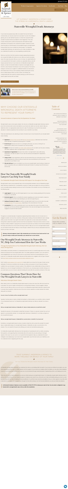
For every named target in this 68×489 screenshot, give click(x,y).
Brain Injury (64, 162)
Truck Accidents (63, 196)
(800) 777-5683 (63, 1)
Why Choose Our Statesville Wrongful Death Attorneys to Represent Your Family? (60, 115)
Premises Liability (63, 185)
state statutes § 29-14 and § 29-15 (15, 262)
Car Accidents (63, 170)
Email (53, 231)
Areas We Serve (63, 208)
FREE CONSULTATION (9, 81)
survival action (18, 202)
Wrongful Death (63, 204)
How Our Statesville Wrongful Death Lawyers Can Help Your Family (60, 123)
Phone (53, 236)
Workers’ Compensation (61, 200)
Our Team (60, 6)
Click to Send (59, 249)
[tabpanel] (59, 151)
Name (53, 226)
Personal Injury (63, 181)
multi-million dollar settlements (25, 147)
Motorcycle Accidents (61, 174)
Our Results (52, 6)
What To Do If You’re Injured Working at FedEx (22, 89)
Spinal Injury (64, 193)
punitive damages (9, 202)
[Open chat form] (65, 486)
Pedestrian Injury (63, 177)
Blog (66, 6)
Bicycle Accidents (62, 166)
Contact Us (59, 9)
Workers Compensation (27, 6)
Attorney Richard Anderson (29, 139)
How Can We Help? (56, 240)
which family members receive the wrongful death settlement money (18, 258)
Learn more (59, 155)
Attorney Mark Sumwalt (15, 139)
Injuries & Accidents (41, 6)
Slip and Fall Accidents (61, 189)
